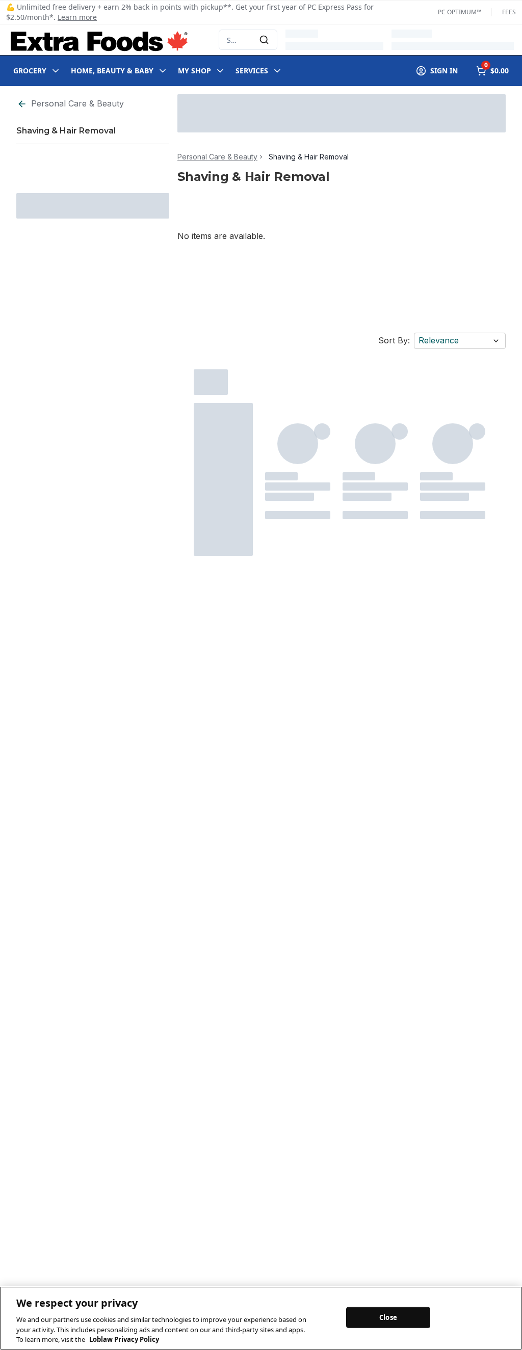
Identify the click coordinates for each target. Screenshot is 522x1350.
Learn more (77, 17)
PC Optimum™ (459, 12)
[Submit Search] (264, 40)
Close (388, 1316)
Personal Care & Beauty (77, 103)
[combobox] (248, 40)
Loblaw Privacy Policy (124, 1339)
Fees (509, 12)
